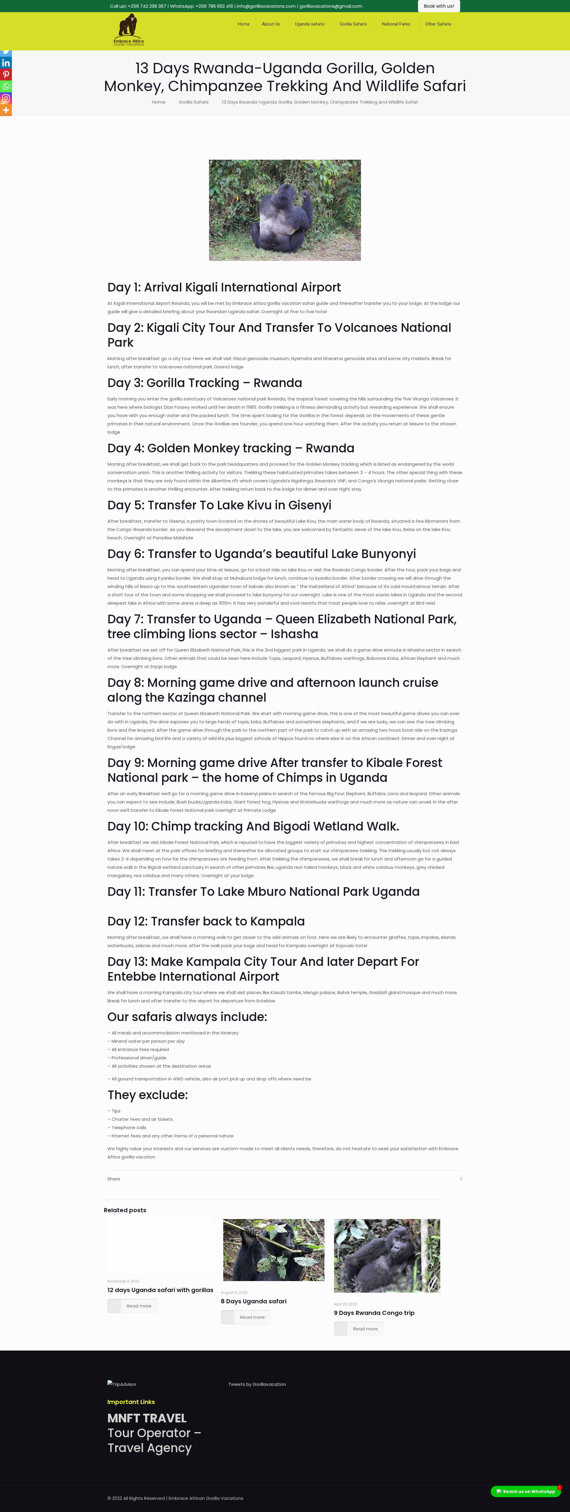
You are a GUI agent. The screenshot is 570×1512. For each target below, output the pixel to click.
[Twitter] (6, 51)
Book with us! (439, 6)
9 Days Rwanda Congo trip (374, 1313)
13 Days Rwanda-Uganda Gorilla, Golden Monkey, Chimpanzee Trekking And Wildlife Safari (320, 102)
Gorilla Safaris (194, 102)
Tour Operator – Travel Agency (154, 1433)
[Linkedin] (6, 63)
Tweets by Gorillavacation (257, 1384)
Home (158, 102)
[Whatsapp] (6, 86)
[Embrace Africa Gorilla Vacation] (129, 46)
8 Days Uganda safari (253, 1301)
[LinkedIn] (441, 1498)
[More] (6, 110)
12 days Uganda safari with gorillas (160, 1290)
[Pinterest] (6, 74)
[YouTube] (433, 1498)
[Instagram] (6, 98)
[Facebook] (417, 1498)
